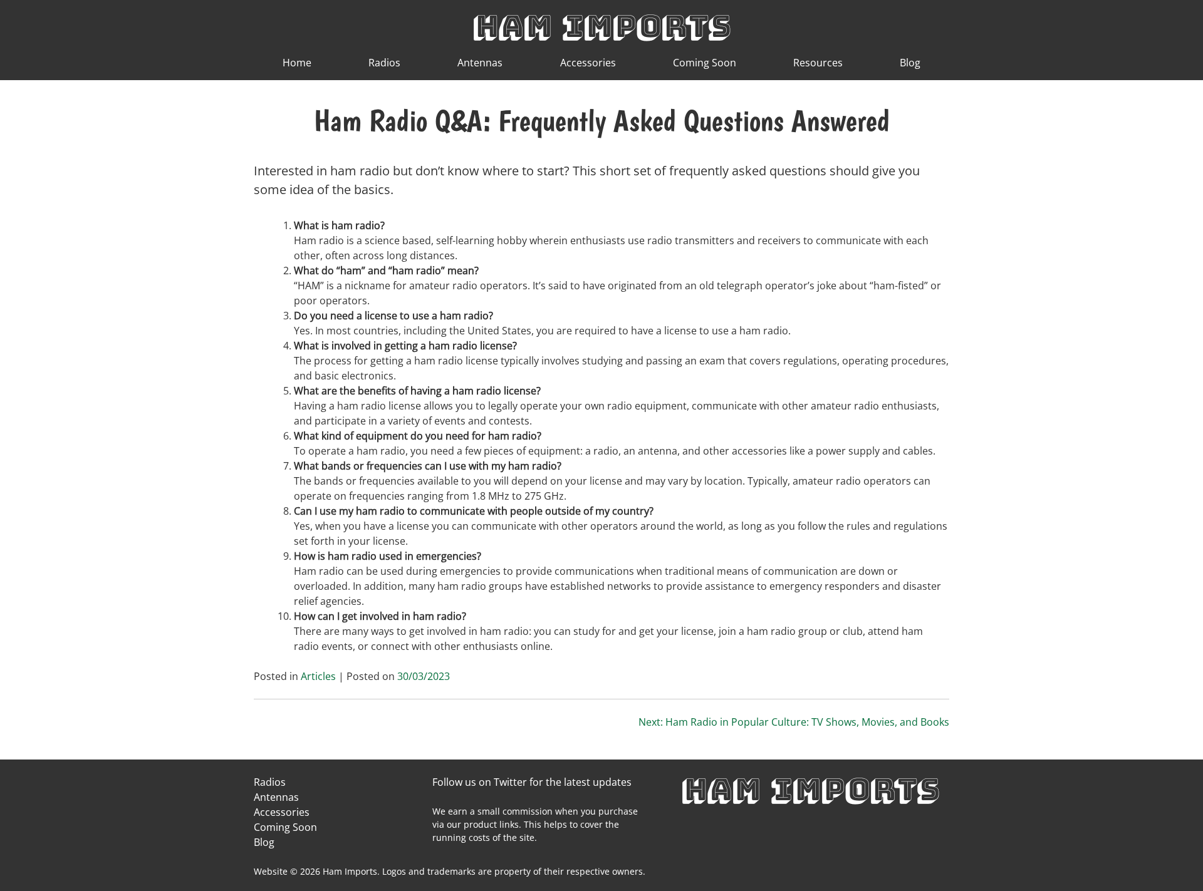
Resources (818, 63)
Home (297, 63)
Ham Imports (601, 26)
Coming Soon (704, 63)
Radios (384, 63)
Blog (910, 63)
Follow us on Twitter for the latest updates (532, 782)
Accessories (588, 63)
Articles (318, 676)
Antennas (480, 63)
